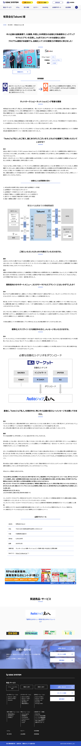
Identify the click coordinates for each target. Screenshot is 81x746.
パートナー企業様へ (40, 719)
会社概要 (23, 734)
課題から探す (26, 687)
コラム (18, 7)
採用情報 (72, 2)
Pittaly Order (39, 703)
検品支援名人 (25, 703)
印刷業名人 (25, 715)
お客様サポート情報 (39, 712)
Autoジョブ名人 (12, 698)
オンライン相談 (42, 2)
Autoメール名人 (12, 697)
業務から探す (41, 687)
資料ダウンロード (39, 722)
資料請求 (57, 2)
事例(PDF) (20, 72)
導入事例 (26, 7)
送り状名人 (24, 702)
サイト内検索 (76, 7)
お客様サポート (56, 7)
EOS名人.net (25, 700)
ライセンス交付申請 (40, 715)
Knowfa (10, 700)
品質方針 (19, 743)
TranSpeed (25, 717)
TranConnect (25, 719)
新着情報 (36, 734)
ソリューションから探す (12, 687)
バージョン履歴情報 (40, 717)
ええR (23, 722)
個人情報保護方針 (10, 743)
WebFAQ (45, 7)
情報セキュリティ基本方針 (28, 743)
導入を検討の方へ (40, 720)
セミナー (35, 7)
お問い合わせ (27, 2)
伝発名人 (10, 717)
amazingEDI (25, 714)
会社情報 (68, 7)
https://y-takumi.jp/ (21, 553)
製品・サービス (7, 7)
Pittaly (24, 720)
